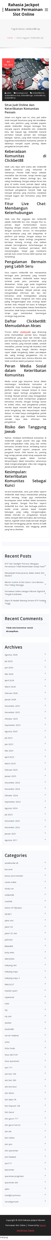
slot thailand (10, 1157)
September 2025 (13, 725)
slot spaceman (11, 1150)
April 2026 (9, 680)
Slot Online (10, 1137)
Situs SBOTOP (11, 1054)
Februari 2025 (11, 769)
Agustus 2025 (11, 731)
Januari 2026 (10, 699)
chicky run (9, 888)
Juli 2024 (9, 814)
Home (10, 37)
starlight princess (13, 1195)
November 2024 (12, 789)
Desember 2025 (12, 706)
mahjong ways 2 (12, 978)
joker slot (9, 920)
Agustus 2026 (11, 654)
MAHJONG (9, 958)
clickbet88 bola (38, 93)
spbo (7, 1189)
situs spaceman (12, 1061)
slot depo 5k (10, 1099)
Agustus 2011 (11, 840)
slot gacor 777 (11, 1118)
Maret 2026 (10, 686)
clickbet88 (25, 332)
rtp (6, 1010)
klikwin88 (9, 946)
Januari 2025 (10, 776)
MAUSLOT (9, 984)
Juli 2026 (9, 661)
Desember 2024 (12, 782)
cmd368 (8, 901)
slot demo (9, 1093)
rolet (7, 1003)
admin (8, 93)
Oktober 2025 (11, 718)
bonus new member (14, 875)
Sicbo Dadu (10, 1048)
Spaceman (9, 1169)
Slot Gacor (9, 1112)
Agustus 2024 (11, 808)
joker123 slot (11, 933)
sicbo (7, 1042)
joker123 (9, 927)
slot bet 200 (10, 1080)
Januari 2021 (10, 833)
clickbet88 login (27, 95)
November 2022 (12, 827)
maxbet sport (11, 990)
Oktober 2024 (11, 795)
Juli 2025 (9, 738)
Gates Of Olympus (13, 907)
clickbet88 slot (39, 95)
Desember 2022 (12, 821)
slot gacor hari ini (12, 1125)
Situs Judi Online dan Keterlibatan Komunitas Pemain (22, 108)
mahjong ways (11, 971)
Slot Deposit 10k (12, 1105)
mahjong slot (11, 965)
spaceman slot (11, 1182)
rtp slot (8, 1016)
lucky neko (9, 952)
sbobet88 (9, 1029)
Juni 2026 (9, 667)
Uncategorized (22, 93)
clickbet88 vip (10, 98)
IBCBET (8, 914)
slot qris (8, 1144)
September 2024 (13, 801)
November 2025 (12, 712)
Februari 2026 (11, 693)
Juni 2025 (9, 744)
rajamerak (9, 997)
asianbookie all (11, 863)
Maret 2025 (10, 763)
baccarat (9, 869)
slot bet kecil (10, 1086)
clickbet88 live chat (12, 95)
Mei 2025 (9, 750)
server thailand (12, 1035)
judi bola (8, 939)
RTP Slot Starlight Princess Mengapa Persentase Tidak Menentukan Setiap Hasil (24, 565)
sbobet (8, 1022)
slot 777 (8, 1067)
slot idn (8, 1131)
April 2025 (9, 757)
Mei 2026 (9, 674)
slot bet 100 (10, 1074)
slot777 (8, 1163)
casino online (10, 882)
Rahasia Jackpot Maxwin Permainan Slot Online (24, 9)
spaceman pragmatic (14, 1176)
